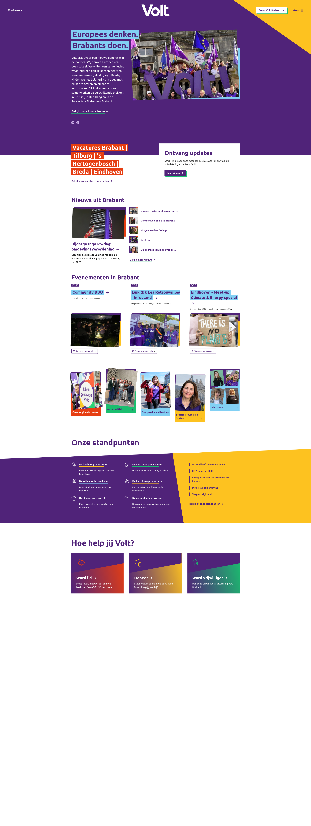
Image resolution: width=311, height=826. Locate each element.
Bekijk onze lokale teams (88, 111)
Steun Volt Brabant (270, 10)
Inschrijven (173, 173)
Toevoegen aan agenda (84, 351)
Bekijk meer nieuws (141, 259)
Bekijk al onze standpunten (204, 503)
